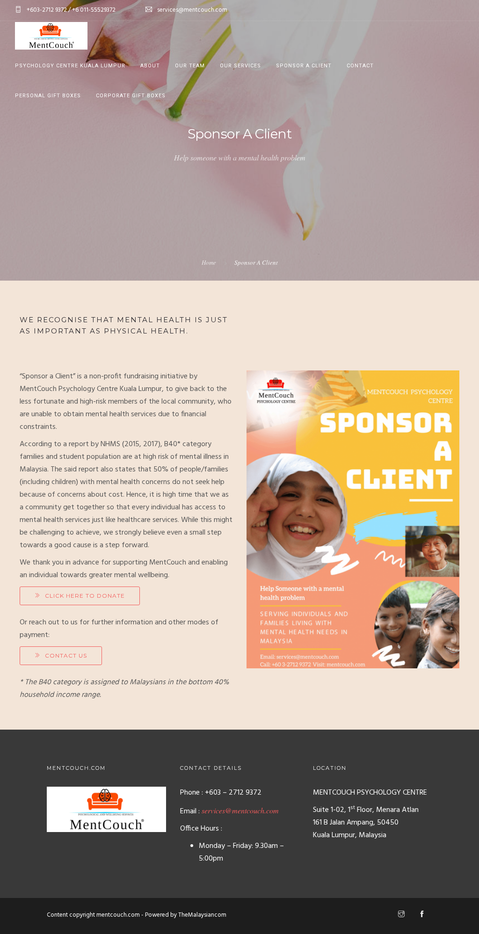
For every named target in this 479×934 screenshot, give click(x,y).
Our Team (190, 66)
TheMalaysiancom (202, 915)
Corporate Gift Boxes (131, 96)
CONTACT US (66, 655)
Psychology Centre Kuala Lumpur (70, 66)
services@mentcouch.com (240, 810)
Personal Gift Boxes (48, 96)
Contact (360, 66)
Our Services (240, 66)
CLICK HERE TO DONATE (85, 595)
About (150, 66)
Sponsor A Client (304, 66)
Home (209, 262)
